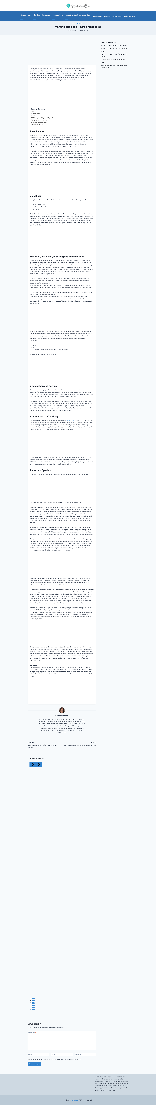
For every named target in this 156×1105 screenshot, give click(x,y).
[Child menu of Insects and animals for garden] (66, 19)
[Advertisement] (62, 53)
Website (78, 1054)
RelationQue (74, 1100)
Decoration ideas (110, 16)
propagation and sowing (39, 120)
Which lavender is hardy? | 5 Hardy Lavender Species (42, 745)
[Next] (39, 764)
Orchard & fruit (129, 16)
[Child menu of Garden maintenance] (34, 19)
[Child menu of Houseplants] (53, 19)
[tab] (33, 998)
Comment (32, 1032)
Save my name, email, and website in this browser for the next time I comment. (55, 1059)
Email (54, 1054)
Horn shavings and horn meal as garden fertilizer (80, 744)
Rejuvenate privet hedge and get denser (114, 45)
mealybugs (70, 420)
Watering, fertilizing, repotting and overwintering (46, 118)
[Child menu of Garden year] (21, 19)
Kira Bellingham (73, 30)
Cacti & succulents (78, 23)
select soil (35, 116)
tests (120, 16)
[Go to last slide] (32, 764)
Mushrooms (97, 16)
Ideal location (36, 113)
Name (30, 1054)
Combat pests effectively (40, 122)
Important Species (37, 124)
